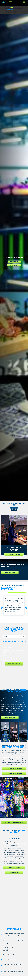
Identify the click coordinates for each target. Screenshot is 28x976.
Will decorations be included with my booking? (14, 942)
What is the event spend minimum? (13, 972)
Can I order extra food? (10, 960)
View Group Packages (14, 867)
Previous (2, 607)
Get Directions (10, 10)
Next (16, 509)
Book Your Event (14, 664)
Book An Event (10, 572)
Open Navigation (24, 2)
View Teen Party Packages (14, 768)
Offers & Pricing (14, 265)
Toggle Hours (20, 12)
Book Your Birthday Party (14, 822)
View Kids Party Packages (14, 773)
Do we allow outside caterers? (12, 955)
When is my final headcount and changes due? (12, 965)
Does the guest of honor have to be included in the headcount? (13, 935)
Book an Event (14, 261)
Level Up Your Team (14, 554)
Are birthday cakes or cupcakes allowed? (12, 949)
